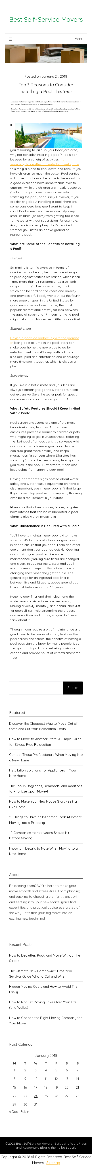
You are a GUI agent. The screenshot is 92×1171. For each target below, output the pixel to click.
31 (35, 1104)
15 (14, 1087)
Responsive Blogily (36, 1147)
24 (36, 1096)
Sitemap (53, 1162)
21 (77, 1087)
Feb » (25, 1111)
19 (56, 1087)
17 (35, 1087)
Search (72, 688)
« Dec (13, 1111)
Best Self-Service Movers (46, 19)
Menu (79, 38)
